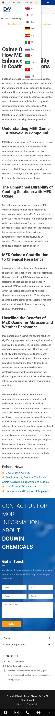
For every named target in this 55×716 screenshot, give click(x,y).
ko (32, 22)
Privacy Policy (32, 704)
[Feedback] (38, 712)
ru (32, 49)
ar (32, 62)
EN (32, 8)
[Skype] (5, 712)
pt (32, 56)
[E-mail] (16, 712)
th (32, 76)
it (32, 42)
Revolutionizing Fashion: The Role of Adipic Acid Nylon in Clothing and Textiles (25, 479)
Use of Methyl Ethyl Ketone (21, 486)
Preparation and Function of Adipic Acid (28, 491)
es (32, 35)
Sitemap (19, 704)
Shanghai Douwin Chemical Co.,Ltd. (31, 696)
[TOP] (49, 712)
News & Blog (16, 19)
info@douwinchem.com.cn (19, 666)
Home (7, 19)
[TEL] (27, 712)
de (32, 29)
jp (32, 15)
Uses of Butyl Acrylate (18, 472)
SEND (11, 624)
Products (7, 638)
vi (32, 69)
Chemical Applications (14, 644)
